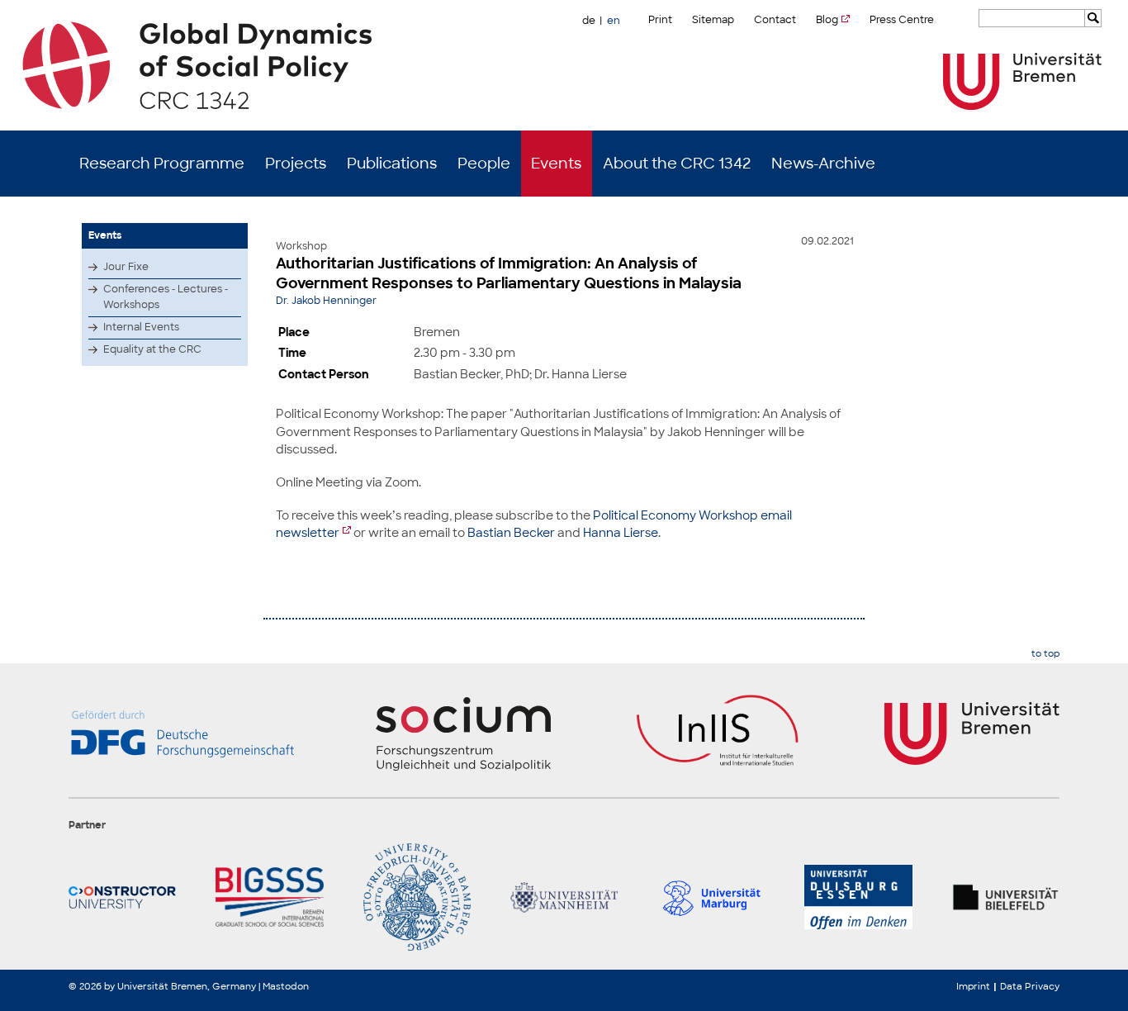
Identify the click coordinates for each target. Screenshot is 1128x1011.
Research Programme (161, 163)
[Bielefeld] (1005, 897)
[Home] (564, 65)
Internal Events (141, 327)
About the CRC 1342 (677, 163)
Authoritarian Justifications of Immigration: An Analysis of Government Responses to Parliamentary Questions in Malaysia (509, 273)
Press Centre (902, 19)
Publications (392, 163)
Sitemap (713, 19)
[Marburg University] (711, 897)
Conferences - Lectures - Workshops (165, 296)
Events (556, 163)
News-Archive (823, 163)
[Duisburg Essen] (858, 897)
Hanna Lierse (620, 532)
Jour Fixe (126, 266)
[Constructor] (122, 897)
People (483, 163)
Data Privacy (1029, 986)
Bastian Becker (511, 532)
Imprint (973, 986)
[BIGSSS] (269, 897)
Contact (775, 19)
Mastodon (286, 986)
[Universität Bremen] (1022, 81)
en (613, 20)
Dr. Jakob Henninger (326, 300)
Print (660, 19)
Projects (295, 163)
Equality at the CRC (152, 349)
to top (1045, 653)
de (588, 20)
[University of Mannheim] (564, 897)
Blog (827, 19)
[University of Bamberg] (417, 897)
